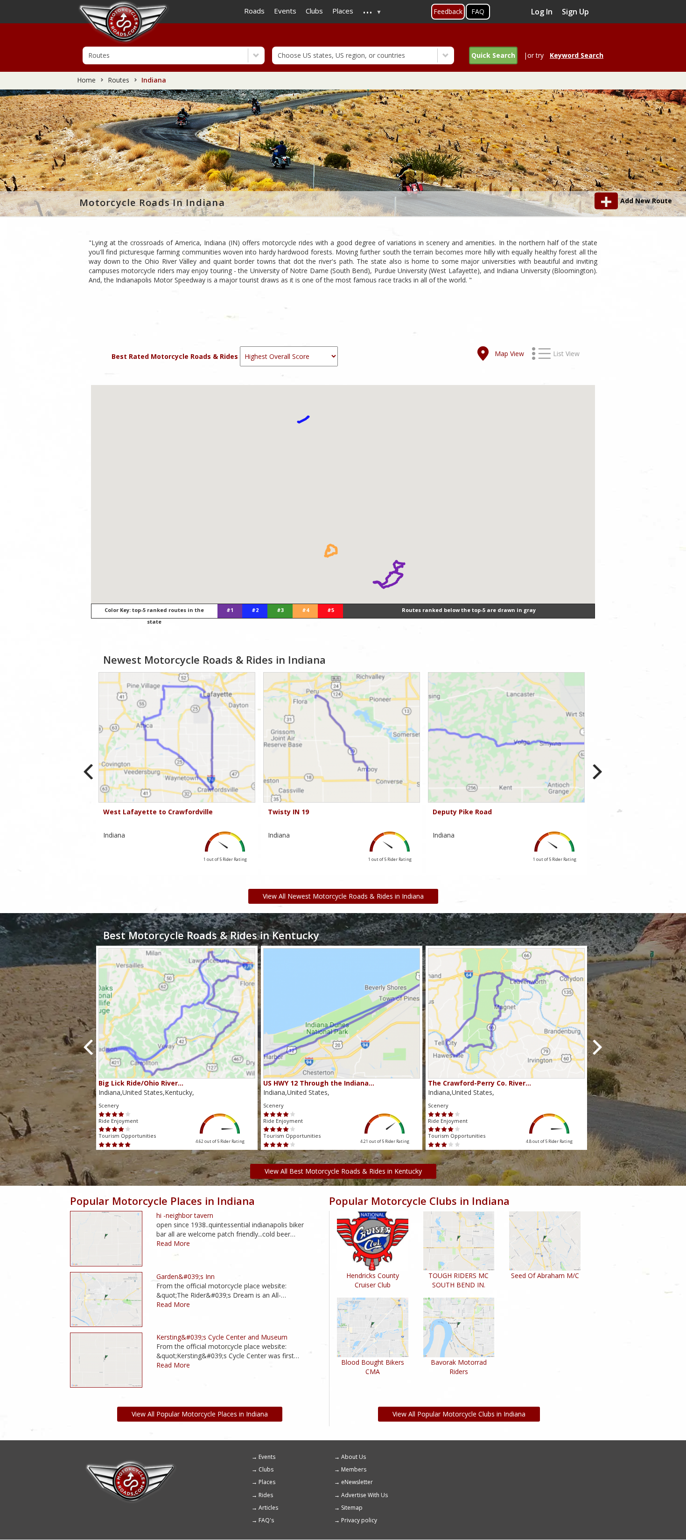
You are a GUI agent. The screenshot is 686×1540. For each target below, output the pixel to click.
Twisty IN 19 (288, 811)
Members (353, 1469)
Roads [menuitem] (254, 10)
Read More (173, 1243)
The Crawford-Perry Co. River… (479, 1083)
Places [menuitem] (342, 10)
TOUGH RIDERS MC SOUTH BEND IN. (458, 1280)
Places (267, 1482)
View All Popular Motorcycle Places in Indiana (200, 1413)
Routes (118, 80)
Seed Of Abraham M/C (545, 1275)
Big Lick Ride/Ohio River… (140, 1083)
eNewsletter (357, 1482)
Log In (542, 12)
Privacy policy (359, 1520)
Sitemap (352, 1508)
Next (596, 772)
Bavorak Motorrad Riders (459, 1367)
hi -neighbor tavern (184, 1215)
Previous (89, 772)
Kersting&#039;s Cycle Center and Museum (221, 1337)
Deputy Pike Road (462, 811)
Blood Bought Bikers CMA (372, 1367)
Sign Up (575, 12)
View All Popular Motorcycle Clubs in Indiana (458, 1413)
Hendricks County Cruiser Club (372, 1280)
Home (86, 80)
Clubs (266, 1469)
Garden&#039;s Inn (185, 1276)
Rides (266, 1495)
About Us (353, 1457)
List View (566, 353)
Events (267, 1457)
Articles (268, 1508)
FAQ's (266, 1520)
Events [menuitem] (285, 10)
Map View (509, 353)
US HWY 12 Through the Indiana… (318, 1083)
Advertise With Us (364, 1495)
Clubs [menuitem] (314, 10)
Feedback (448, 11)
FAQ (477, 11)
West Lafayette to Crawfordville (158, 811)
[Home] (130, 1463)
